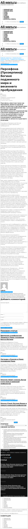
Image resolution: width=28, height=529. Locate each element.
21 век (5, 15)
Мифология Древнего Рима (9, 64)
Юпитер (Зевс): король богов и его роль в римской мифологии (13, 382)
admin (4, 95)
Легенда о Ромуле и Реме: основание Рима (12, 360)
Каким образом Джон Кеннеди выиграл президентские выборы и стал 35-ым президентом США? (13, 435)
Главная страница (6, 57)
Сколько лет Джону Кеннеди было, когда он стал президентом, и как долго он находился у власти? (15, 442)
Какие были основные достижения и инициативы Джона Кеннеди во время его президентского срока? (14, 446)
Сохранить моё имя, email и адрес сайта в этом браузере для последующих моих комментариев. (14, 324)
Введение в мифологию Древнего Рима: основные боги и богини (12, 337)
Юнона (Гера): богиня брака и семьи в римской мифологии (14, 404)
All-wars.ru (9, 2)
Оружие (6, 16)
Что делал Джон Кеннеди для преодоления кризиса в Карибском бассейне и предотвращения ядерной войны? (14, 438)
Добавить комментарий (8, 97)
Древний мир (8, 9)
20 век (5, 13)
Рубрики (3, 425)
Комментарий (5, 302)
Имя (2, 314)
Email (3, 317)
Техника (6, 17)
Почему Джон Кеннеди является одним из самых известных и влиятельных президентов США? (15, 431)
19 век (5, 12)
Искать (21, 21)
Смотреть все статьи (7, 292)
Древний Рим (5, 59)
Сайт (2, 319)
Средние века (8, 11)
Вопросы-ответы (9, 19)
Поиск (2, 421)
